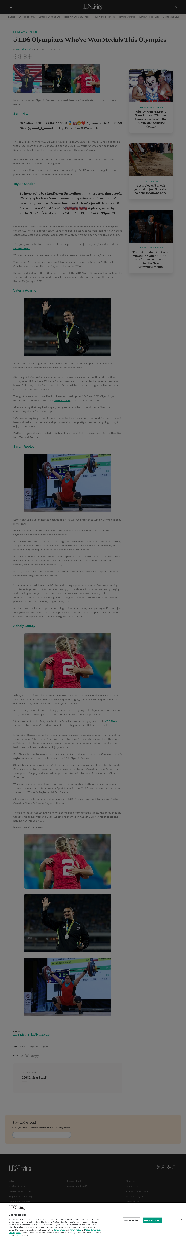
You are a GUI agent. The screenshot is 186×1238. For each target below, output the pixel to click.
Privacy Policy (75, 1230)
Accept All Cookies (152, 1220)
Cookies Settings (131, 1220)
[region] (93, 1220)
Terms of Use (59, 1230)
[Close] (182, 1220)
